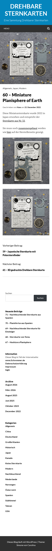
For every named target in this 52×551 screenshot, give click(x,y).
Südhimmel (10, 500)
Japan (15, 88)
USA (7, 511)
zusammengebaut (27, 128)
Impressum (10, 366)
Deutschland (11, 436)
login (7, 370)
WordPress (31, 542)
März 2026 (10, 390)
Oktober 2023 (12, 406)
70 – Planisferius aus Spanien (19, 323)
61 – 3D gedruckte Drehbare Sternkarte (24, 270)
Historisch (10, 447)
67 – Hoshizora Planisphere (18, 342)
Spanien (9, 495)
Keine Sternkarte (13, 463)
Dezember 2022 (13, 411)
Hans (19, 107)
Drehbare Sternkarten (26, 10)
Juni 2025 (9, 400)
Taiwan (8, 506)
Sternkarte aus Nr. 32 (14, 120)
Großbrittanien (12, 442)
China (8, 431)
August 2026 (11, 384)
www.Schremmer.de (15, 360)
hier (9, 132)
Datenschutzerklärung (16, 363)
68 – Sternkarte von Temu (17, 337)
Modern (22, 88)
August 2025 (11, 395)
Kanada (8, 458)
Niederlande (11, 479)
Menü (6, 28)
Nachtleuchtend (13, 474)
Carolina (31, 545)
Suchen (8, 293)
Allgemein (7, 88)
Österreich (10, 490)
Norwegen (10, 484)
